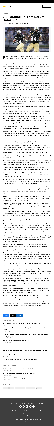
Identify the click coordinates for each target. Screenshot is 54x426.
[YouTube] (30, 406)
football (6, 388)
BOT (16, 410)
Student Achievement (43, 413)
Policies (43, 410)
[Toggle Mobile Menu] (51, 1)
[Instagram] (33, 406)
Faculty (25, 410)
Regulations (24, 413)
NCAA (12, 388)
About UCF (11, 410)
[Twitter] (23, 406)
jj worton (39, 388)
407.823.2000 (38, 419)
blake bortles (30, 388)
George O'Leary (20, 388)
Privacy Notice (8, 413)
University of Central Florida (27, 403)
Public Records (17, 413)
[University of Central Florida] (12, 2)
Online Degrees (36, 410)
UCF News (27, 415)
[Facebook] (20, 406)
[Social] (27, 406)
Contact (20, 410)
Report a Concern (33, 413)
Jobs (30, 410)
